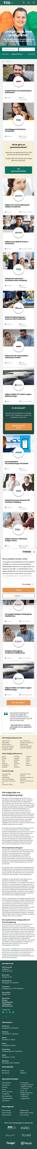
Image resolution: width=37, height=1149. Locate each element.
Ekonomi (4, 1087)
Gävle (3, 762)
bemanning (5, 812)
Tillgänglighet (6, 1004)
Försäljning (5, 1094)
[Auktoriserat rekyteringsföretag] (6, 1016)
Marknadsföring (7, 1096)
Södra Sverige (6, 1115)
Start (3, 61)
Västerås (8, 97)
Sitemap (4, 1000)
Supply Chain (25, 1098)
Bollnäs (8, 401)
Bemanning (5, 1073)
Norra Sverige (24, 1115)
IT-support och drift (7, 749)
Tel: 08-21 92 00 (7, 971)
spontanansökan (14, 952)
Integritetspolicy (7, 1002)
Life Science (6, 1100)
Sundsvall (8, 695)
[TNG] (8, 2)
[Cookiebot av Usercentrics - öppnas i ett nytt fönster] (23, 552)
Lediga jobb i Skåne (7, 784)
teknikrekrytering (17, 934)
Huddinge (4, 767)
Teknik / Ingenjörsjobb (26, 746)
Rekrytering (5, 1070)
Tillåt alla (18, 590)
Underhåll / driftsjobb (25, 748)
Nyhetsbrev (6, 998)
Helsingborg (5, 765)
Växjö (7, 468)
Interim (22, 1070)
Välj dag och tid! (7, 977)
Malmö (16, 762)
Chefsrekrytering (7, 1098)
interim (12, 812)
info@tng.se (5, 969)
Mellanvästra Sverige (26, 1112)
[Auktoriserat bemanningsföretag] (3, 1016)
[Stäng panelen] (34, 552)
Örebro (28, 763)
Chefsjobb (4, 775)
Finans (4, 1089)
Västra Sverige (6, 1112)
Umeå (27, 758)
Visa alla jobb (18, 703)
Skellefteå (5, 1061)
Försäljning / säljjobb (26, 212)
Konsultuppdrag (6, 774)
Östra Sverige (6, 1110)
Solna (7, 546)
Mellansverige (24, 1110)
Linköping (8, 507)
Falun (3, 760)
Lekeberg (8, 621)
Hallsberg (8, 363)
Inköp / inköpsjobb (26, 621)
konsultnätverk (14, 954)
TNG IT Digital (5, 931)
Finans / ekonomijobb (8, 746)
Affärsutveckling (6, 744)
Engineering (25, 1094)
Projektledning (24, 744)
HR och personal (7, 1091)
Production (24, 1096)
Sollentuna (17, 763)
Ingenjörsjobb (5, 777)
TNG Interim (16, 945)
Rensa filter (31, 54)
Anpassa (17, 596)
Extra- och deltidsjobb (8, 779)
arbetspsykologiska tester (23, 831)
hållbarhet (18, 902)
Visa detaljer (26, 584)
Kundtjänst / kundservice (26, 742)
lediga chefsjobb (12, 943)
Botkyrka (4, 758)
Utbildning (23, 1073)
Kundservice (6, 1085)
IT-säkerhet (24, 1088)
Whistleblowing (7, 1006)
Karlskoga (16, 756)
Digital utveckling (26, 1086)
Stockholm (9, 136)
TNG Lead (22, 943)
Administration (6, 1082)
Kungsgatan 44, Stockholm (10, 982)
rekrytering (28, 810)
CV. (9, 833)
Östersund (28, 765)
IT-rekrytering (24, 1082)
